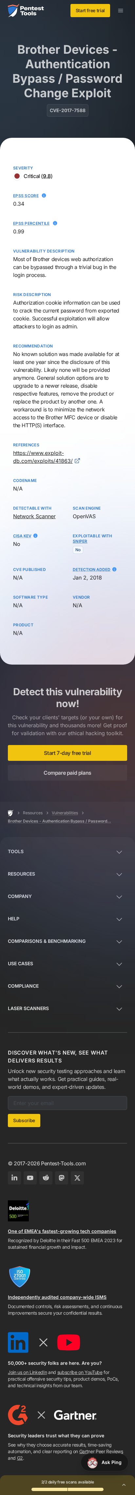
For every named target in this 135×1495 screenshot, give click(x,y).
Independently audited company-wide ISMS (57, 1297)
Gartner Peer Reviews (101, 1451)
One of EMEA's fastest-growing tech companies (62, 1231)
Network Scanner (34, 516)
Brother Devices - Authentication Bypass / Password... (59, 821)
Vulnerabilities (65, 812)
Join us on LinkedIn (27, 1372)
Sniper (80, 541)
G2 (20, 1458)
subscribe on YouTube (80, 1372)
